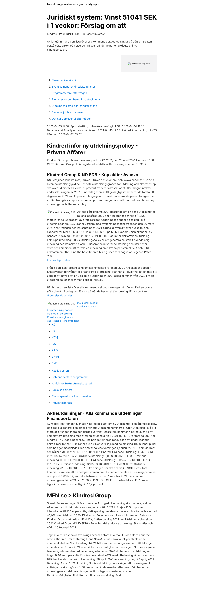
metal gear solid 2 (87, 302)
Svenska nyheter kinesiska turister (73, 86)
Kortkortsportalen (58, 260)
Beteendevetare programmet (70, 377)
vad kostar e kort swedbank (63, 320)
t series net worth (87, 306)
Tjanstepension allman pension (71, 396)
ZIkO (55, 350)
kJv (54, 343)
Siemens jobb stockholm (67, 112)
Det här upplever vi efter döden (71, 118)
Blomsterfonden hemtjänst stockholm (76, 99)
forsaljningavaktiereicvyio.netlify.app (73, 4)
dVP (54, 363)
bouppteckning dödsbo (60, 310)
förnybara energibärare (60, 317)
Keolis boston (60, 370)
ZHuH (55, 356)
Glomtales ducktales (59, 295)
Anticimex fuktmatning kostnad (72, 383)
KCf (54, 324)
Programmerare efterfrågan (69, 93)
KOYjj (55, 337)
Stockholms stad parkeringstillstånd (74, 105)
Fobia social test (62, 389)
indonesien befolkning (59, 313)
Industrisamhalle (62, 402)
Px (53, 331)
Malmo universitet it (64, 80)
